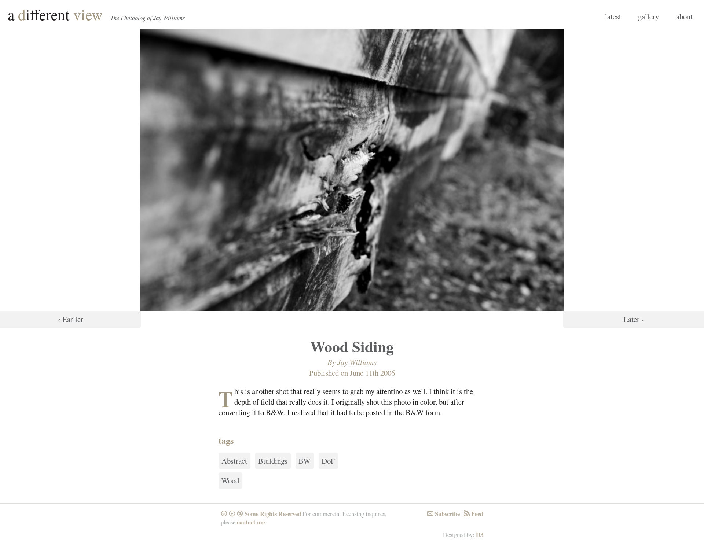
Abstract (234, 461)
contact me (251, 522)
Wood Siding (352, 346)
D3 (479, 534)
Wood (230, 481)
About (684, 16)
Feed (473, 513)
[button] (70, 178)
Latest (613, 16)
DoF (328, 461)
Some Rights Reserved (261, 513)
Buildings (272, 461)
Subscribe (443, 513)
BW (304, 461)
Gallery (648, 16)
